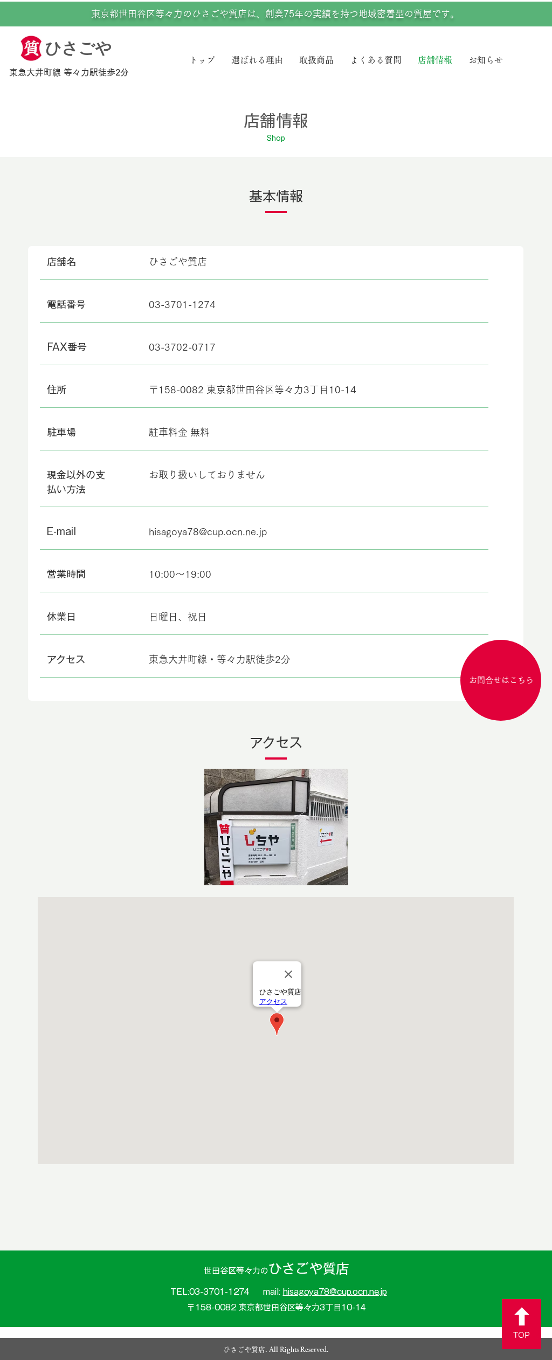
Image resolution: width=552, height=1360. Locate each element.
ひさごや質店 (276, 1268)
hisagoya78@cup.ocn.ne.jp (208, 531)
